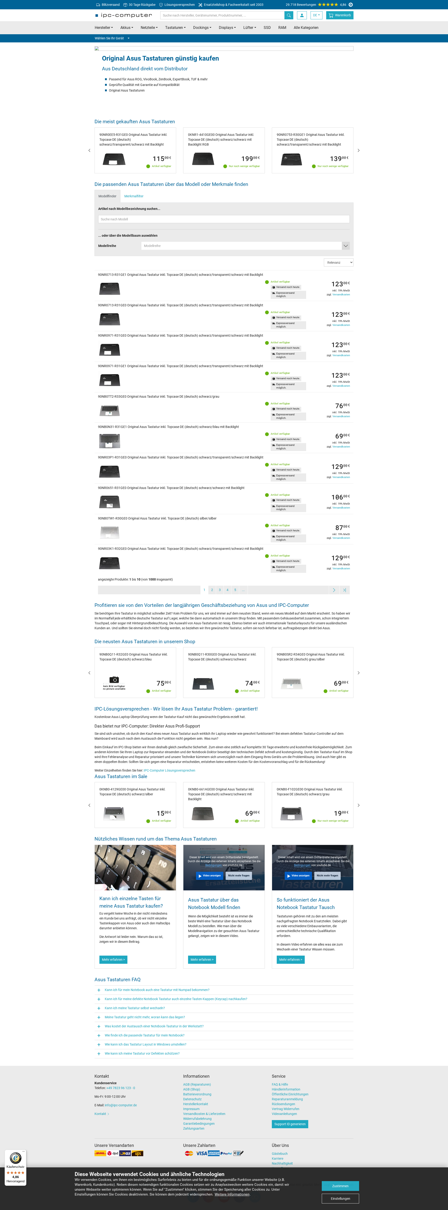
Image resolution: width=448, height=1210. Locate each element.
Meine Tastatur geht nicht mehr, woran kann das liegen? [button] (145, 1017)
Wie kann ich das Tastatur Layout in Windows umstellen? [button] (145, 1044)
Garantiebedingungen (199, 1123)
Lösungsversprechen (179, 5)
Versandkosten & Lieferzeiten (204, 1114)
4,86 (316, 5)
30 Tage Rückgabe (141, 5)
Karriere (277, 1158)
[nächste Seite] (334, 590)
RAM (282, 27)
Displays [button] (226, 27)
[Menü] (23, 1152)
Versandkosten (341, 294)
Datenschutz (192, 1099)
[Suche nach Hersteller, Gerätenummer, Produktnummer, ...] (288, 15)
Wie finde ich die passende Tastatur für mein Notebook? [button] (145, 1035)
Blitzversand (110, 5)
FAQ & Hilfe (280, 1084)
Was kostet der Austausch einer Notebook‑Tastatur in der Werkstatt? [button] (154, 1026)
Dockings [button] (201, 27)
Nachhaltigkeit (282, 1163)
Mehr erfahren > (113, 959)
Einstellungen (340, 1198)
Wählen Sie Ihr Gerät (109, 38)
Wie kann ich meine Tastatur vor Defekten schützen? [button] (142, 1053)
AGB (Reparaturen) (197, 1084)
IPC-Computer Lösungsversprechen (169, 770)
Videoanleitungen (284, 1114)
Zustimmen (340, 1186)
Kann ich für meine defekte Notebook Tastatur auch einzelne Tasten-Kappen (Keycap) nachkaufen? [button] (176, 999)
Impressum (191, 1109)
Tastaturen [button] (174, 27)
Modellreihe (107, 246)
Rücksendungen (283, 1104)
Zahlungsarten (193, 1128)
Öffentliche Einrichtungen (290, 1094)
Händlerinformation (286, 1089)
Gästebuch (280, 1153)
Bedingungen (214, 865)
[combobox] (245, 246)
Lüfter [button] (248, 27)
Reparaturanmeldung (287, 1099)
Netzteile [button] (148, 27)
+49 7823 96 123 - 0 (120, 1088)
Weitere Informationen (232, 1194)
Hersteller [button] (102, 27)
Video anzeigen (212, 875)
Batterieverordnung (197, 1094)
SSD (267, 27)
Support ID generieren (290, 1124)
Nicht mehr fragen (238, 875)
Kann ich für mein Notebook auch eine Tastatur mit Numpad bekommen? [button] (157, 990)
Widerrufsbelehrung (197, 1119)
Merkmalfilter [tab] (134, 196)
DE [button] (315, 15)
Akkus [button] (125, 27)
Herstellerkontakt (195, 1104)
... (243, 590)
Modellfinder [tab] (107, 196)
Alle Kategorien (306, 27)
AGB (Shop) (191, 1089)
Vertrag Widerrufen (285, 1109)
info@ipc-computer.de (121, 1105)
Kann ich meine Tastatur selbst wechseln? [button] (135, 1008)
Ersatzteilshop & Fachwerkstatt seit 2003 (233, 5)
